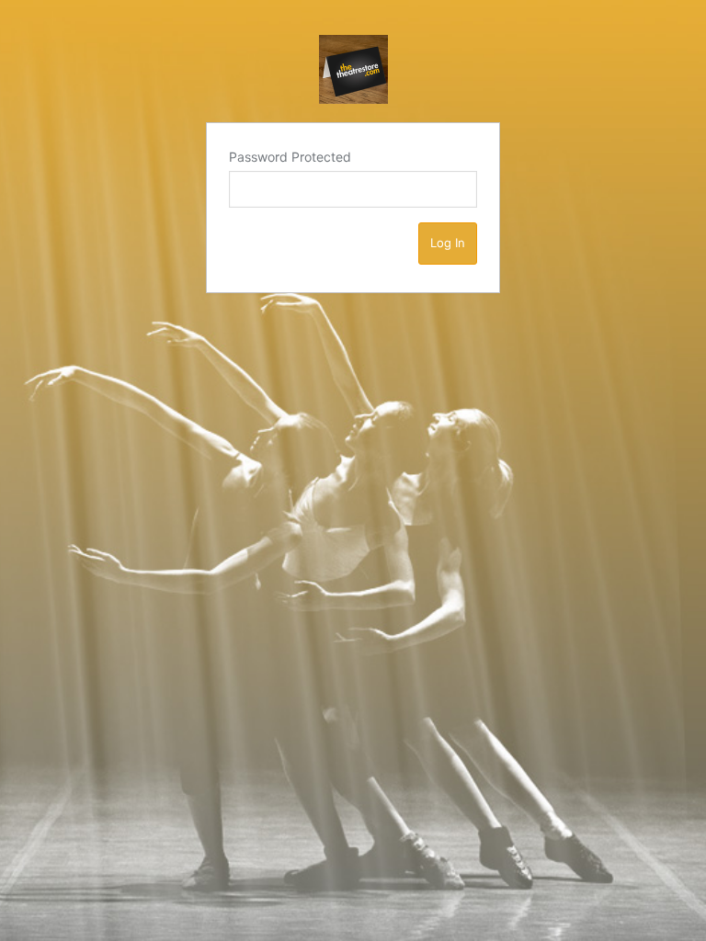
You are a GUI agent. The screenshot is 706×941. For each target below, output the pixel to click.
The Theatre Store (353, 69)
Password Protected (290, 156)
